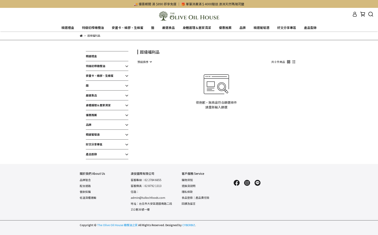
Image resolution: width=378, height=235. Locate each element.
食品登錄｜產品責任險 (195, 198)
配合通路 (85, 186)
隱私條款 (187, 192)
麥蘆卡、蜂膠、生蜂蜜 (127, 27)
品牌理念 (85, 180)
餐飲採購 (85, 192)
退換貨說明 (188, 186)
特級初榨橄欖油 (93, 27)
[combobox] (144, 61)
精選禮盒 (67, 27)
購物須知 (187, 180)
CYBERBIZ (188, 225)
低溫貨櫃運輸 (88, 198)
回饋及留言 (188, 203)
